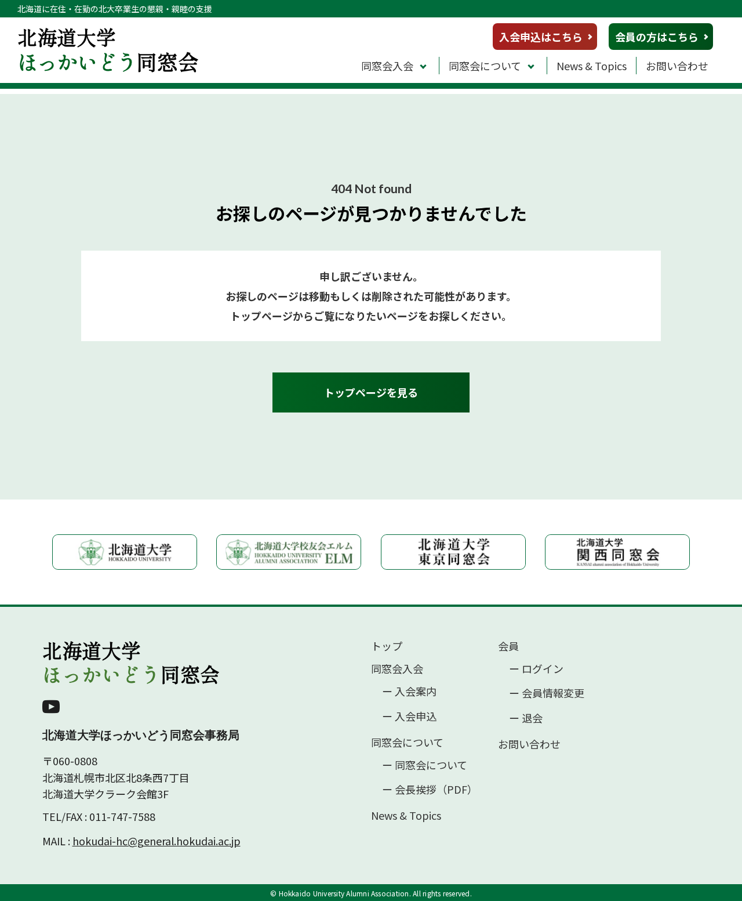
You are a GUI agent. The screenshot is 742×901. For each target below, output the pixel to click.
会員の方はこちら (657, 36)
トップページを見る (371, 392)
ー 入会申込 (409, 716)
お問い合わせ (677, 65)
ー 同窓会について (424, 765)
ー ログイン (536, 668)
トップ (386, 646)
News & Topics (591, 65)
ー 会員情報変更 (546, 693)
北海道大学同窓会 (131, 662)
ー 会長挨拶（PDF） (430, 789)
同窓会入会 (387, 65)
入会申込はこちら (541, 36)
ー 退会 (526, 718)
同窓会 (108, 49)
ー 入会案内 (409, 691)
